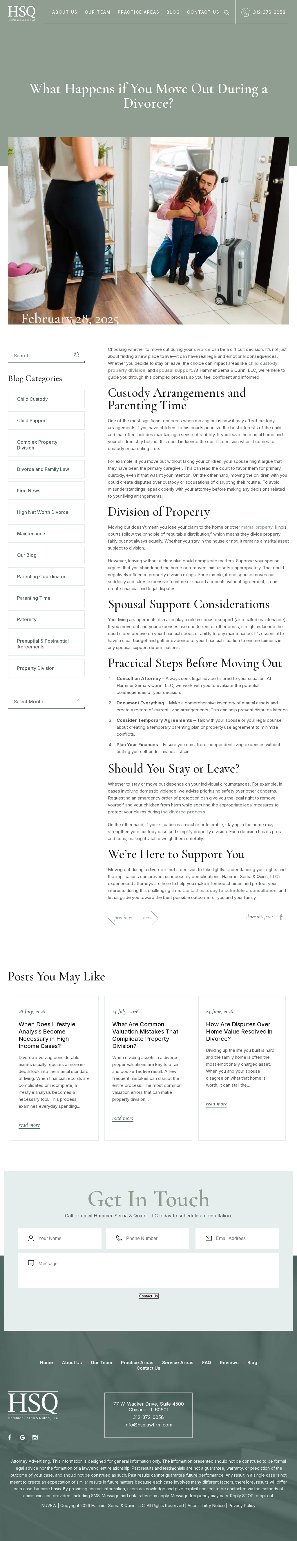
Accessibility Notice (206, 1505)
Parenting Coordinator (41, 576)
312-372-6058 (269, 12)
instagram (35, 1437)
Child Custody (32, 399)
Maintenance (31, 533)
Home (46, 1362)
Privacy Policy (242, 1505)
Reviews (229, 1362)
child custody (263, 363)
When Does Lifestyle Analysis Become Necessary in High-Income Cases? (47, 1035)
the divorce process (183, 812)
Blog (173, 12)
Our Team (98, 12)
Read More (29, 1124)
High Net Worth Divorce (42, 512)
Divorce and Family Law (43, 469)
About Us (65, 12)
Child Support (32, 420)
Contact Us (203, 12)
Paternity (27, 619)
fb (11, 1437)
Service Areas (177, 1362)
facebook (280, 917)
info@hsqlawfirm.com (148, 1425)
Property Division (36, 668)
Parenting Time (33, 598)
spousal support (174, 370)
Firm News (28, 491)
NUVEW (49, 1505)
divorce (202, 349)
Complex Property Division (37, 445)
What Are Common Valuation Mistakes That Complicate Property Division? (145, 1035)
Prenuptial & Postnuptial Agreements (43, 644)
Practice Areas (139, 12)
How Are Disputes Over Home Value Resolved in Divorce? (239, 1031)
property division (126, 370)
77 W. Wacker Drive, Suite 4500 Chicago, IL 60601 (148, 1407)
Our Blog (27, 555)
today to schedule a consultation (240, 890)
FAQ (206, 1362)
